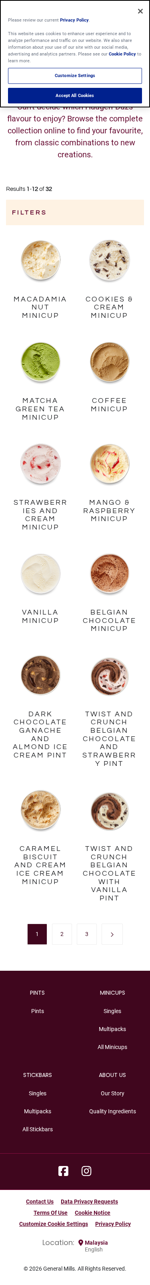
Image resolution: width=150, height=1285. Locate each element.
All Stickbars (37, 1129)
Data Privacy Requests (89, 1201)
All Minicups (112, 1047)
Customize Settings (75, 75)
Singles (112, 1011)
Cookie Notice (92, 1213)
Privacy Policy (113, 1224)
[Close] (140, 11)
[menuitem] (37, 934)
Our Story (112, 1093)
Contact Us (40, 1201)
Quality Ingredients (112, 1111)
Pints (37, 1011)
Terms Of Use (51, 1213)
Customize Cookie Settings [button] (53, 1224)
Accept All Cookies (75, 95)
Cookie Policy (122, 54)
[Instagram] (86, 1171)
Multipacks (112, 1029)
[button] (112, 934)
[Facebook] (63, 1171)
